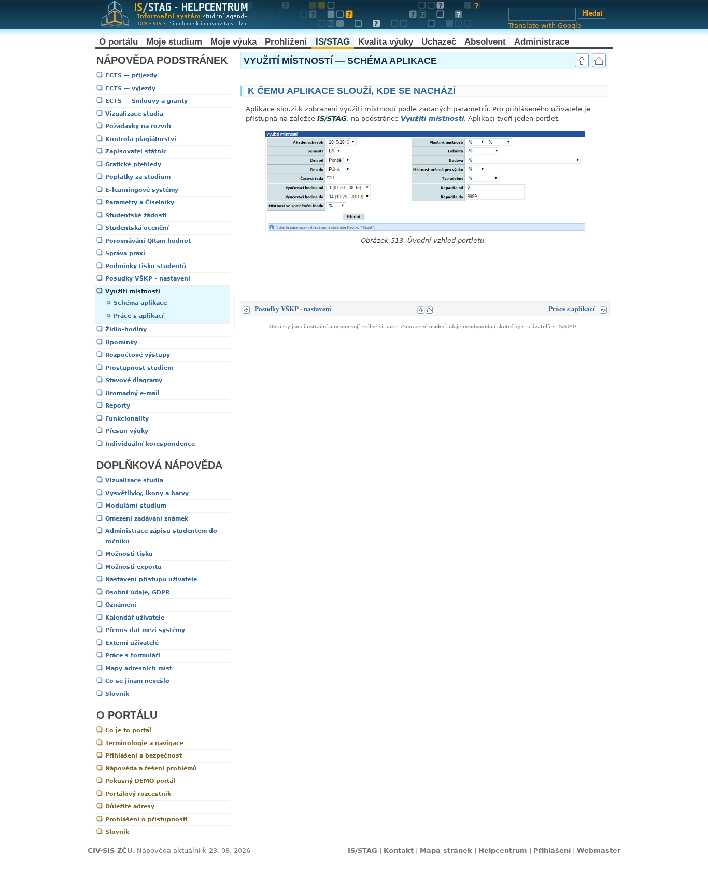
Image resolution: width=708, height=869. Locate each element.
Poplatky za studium (138, 177)
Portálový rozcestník (138, 794)
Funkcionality (127, 418)
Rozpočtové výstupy (137, 355)
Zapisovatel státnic (136, 151)
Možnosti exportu (133, 567)
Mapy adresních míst (138, 668)
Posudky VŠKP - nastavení (147, 278)
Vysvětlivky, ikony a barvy (147, 493)
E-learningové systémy (141, 190)
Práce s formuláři (132, 655)
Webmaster (598, 850)
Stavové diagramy (133, 380)
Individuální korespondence (150, 444)
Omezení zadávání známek (146, 518)
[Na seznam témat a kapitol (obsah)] (599, 62)
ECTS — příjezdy (131, 75)
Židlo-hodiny (126, 329)
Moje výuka (233, 42)
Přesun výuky (126, 431)
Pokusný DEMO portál (140, 781)
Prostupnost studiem (139, 368)
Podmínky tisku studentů (145, 266)
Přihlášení (552, 850)
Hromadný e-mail (132, 393)
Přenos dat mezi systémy (145, 630)
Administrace (541, 42)
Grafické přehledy (133, 164)
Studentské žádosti (136, 215)
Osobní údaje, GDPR (137, 592)
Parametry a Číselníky (139, 202)
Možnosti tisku (129, 554)
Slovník (117, 694)
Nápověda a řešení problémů (151, 768)
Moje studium (174, 42)
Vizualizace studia (134, 113)
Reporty (117, 405)
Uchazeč (438, 42)
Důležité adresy (129, 806)
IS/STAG (333, 42)
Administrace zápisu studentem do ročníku (161, 536)
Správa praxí (125, 253)
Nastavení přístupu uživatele (151, 579)
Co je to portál (128, 730)
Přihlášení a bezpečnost (143, 755)
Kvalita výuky (385, 42)
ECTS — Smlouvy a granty (146, 100)
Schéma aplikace (140, 303)
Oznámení (120, 604)
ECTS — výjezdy (130, 88)
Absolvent (485, 42)
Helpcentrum (502, 850)
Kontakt (399, 850)
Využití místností (132, 291)
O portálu (118, 42)
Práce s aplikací (139, 316)
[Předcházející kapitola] (246, 308)
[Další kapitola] (603, 308)
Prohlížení (286, 42)
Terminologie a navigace (144, 743)
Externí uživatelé (132, 643)
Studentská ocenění (137, 228)
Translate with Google (545, 26)
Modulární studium (135, 505)
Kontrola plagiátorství (140, 139)
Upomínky (121, 342)
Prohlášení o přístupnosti (146, 819)
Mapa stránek (446, 850)
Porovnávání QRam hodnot (148, 240)
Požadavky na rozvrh (138, 126)
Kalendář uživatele (134, 617)
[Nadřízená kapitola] (582, 62)
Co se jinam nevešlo (137, 681)
